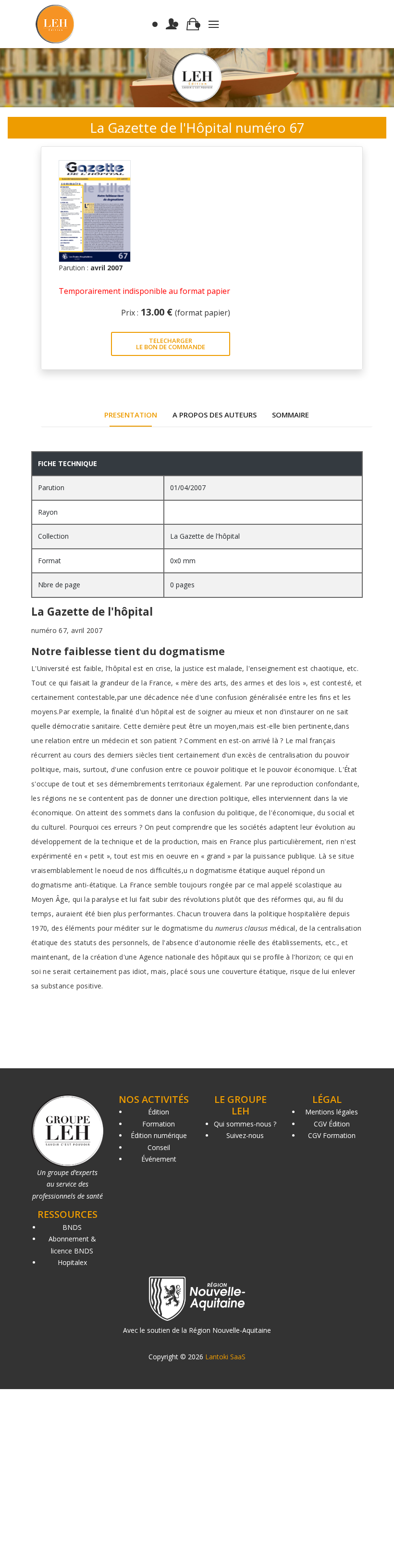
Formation (158, 1123)
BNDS (72, 1227)
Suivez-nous (245, 1135)
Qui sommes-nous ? (245, 1123)
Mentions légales (331, 1111)
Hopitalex (72, 1262)
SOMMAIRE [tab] (290, 414)
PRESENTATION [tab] (130, 414)
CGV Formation (332, 1135)
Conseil (159, 1147)
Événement (158, 1159)
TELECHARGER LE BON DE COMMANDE (170, 343)
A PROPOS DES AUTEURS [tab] (214, 414)
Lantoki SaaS (225, 1356)
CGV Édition (332, 1123)
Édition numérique (159, 1135)
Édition (158, 1111)
